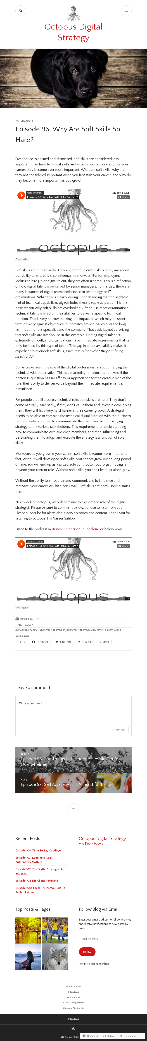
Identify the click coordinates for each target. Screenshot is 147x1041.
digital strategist (53, 630)
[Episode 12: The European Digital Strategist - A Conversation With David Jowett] (28, 930)
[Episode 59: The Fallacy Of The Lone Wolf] (55, 957)
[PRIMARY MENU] (126, 10)
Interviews (73, 992)
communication (28, 630)
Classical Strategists (73, 1008)
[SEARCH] (20, 10)
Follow (87, 951)
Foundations (24, 121)
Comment (118, 730)
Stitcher (69, 529)
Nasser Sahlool (30, 619)
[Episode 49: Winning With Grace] (55, 930)
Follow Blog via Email (99, 909)
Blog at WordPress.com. (73, 1037)
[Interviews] (73, 1028)
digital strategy (79, 630)
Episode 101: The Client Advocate (36, 880)
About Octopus (73, 986)
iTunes (57, 529)
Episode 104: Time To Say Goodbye (38, 850)
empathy (98, 630)
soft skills (113, 630)
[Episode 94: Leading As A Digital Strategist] (28, 957)
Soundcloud (89, 529)
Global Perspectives (73, 1002)
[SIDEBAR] (73, 808)
